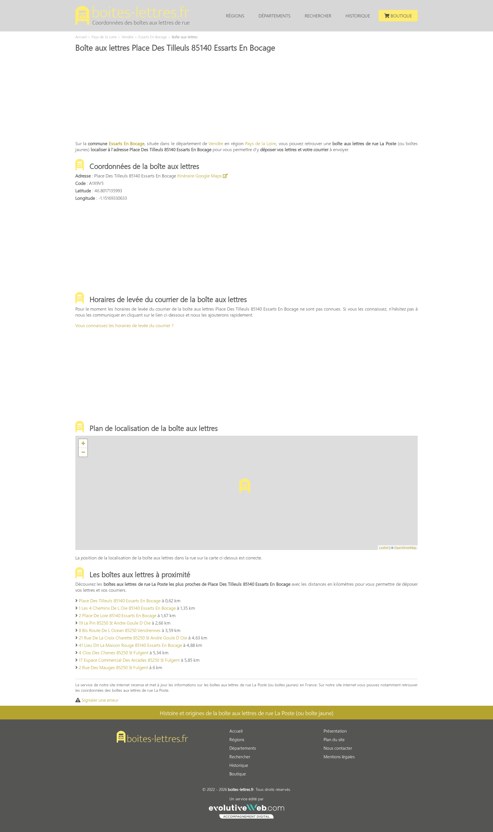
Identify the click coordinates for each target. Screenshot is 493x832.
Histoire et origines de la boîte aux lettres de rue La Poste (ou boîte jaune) (247, 713)
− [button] (83, 452)
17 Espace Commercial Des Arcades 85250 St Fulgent (129, 660)
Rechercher (318, 16)
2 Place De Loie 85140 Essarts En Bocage (117, 615)
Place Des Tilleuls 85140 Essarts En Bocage (120, 600)
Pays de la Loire (260, 143)
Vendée (216, 143)
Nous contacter (338, 748)
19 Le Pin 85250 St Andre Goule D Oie (115, 623)
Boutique (400, 16)
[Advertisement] (246, 96)
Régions (235, 16)
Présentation (335, 731)
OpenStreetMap (405, 547)
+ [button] (83, 443)
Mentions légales (339, 756)
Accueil (236, 731)
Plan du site (334, 739)
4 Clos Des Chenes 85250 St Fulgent (113, 652)
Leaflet (384, 547)
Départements (274, 16)
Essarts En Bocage (126, 143)
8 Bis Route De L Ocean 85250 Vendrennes (120, 630)
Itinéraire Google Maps (200, 176)
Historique (357, 16)
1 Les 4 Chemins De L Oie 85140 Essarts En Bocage (127, 608)
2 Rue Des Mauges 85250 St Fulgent (113, 667)
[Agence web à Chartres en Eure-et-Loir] (246, 810)
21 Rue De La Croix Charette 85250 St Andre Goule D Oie (133, 638)
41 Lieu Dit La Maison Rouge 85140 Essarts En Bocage (130, 645)
